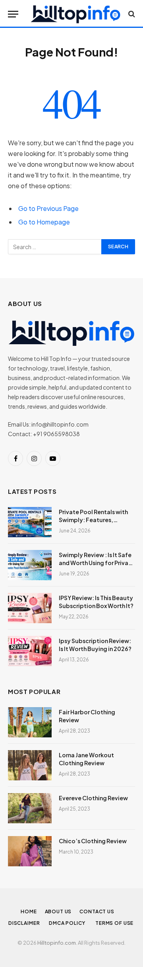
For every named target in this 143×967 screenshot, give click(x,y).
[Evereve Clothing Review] (30, 808)
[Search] (131, 14)
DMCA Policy (68, 923)
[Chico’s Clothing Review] (30, 851)
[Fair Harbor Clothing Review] (30, 722)
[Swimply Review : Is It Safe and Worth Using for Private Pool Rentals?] (30, 565)
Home (29, 911)
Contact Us (96, 911)
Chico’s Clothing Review (93, 840)
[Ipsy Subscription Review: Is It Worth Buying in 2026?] (30, 651)
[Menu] (13, 14)
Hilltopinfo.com (56, 943)
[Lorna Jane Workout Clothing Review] (30, 765)
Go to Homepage (44, 222)
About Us (58, 911)
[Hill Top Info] (75, 14)
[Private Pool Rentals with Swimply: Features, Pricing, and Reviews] (30, 522)
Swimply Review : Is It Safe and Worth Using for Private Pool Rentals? (97, 562)
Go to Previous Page (48, 208)
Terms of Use (115, 923)
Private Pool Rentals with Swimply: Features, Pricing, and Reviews (93, 519)
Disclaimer (24, 923)
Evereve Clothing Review (93, 797)
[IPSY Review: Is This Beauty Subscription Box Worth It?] (30, 608)
